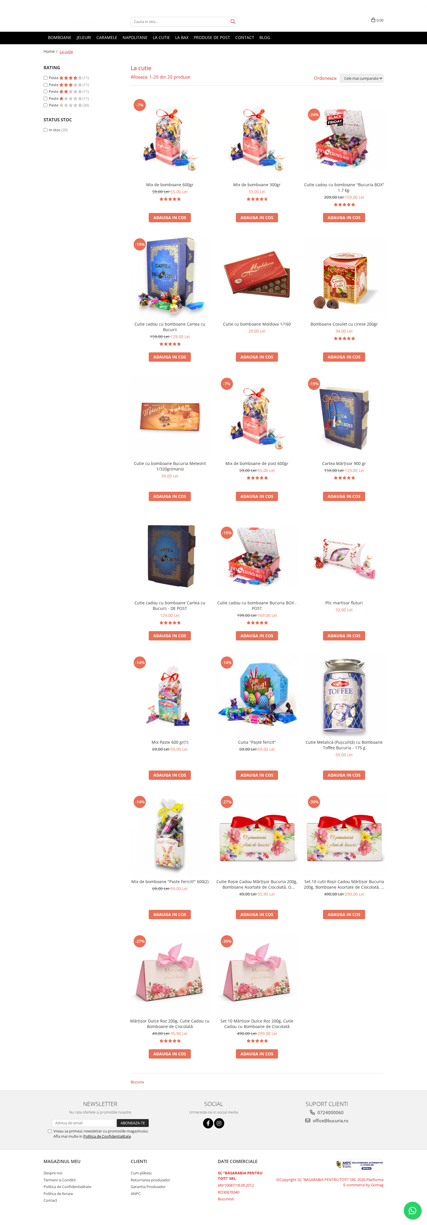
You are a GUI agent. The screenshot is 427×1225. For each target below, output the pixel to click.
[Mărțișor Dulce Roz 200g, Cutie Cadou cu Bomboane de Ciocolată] (170, 974)
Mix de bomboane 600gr (169, 184)
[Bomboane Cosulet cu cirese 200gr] (344, 277)
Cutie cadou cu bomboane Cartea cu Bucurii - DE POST (169, 605)
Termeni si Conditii (60, 1180)
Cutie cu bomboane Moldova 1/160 (257, 324)
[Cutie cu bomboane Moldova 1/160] (257, 277)
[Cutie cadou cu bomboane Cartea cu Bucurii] (170, 277)
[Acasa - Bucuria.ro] (73, 21)
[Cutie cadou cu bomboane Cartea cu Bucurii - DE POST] (170, 556)
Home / (51, 51)
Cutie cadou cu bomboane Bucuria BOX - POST (257, 605)
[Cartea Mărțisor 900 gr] (344, 417)
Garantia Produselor (148, 1186)
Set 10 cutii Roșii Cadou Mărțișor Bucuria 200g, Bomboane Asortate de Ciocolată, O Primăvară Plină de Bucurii (344, 884)
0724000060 (330, 1112)
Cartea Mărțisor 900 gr (344, 463)
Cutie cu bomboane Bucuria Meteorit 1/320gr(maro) (170, 466)
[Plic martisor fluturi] (344, 556)
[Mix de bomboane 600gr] (170, 138)
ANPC (136, 1193)
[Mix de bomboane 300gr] (257, 138)
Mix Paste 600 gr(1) (170, 742)
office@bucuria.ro (330, 1120)
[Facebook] (208, 1123)
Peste (54, 77)
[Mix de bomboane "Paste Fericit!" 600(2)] (170, 835)
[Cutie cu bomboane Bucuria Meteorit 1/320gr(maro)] (170, 417)
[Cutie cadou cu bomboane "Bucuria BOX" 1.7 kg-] (344, 138)
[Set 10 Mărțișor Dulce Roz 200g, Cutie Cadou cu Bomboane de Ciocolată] (257, 974)
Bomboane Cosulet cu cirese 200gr (344, 324)
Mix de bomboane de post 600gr (256, 463)
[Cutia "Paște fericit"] (257, 695)
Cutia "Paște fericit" (257, 742)
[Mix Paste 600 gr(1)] (170, 695)
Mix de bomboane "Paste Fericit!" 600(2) (170, 881)
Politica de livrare (58, 1193)
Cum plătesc (141, 1173)
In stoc (54, 129)
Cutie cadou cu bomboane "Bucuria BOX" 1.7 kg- (344, 187)
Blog (264, 37)
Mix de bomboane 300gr (257, 184)
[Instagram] (219, 1123)
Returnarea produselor (150, 1180)
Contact (244, 37)
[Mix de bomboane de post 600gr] (257, 417)
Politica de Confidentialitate (107, 1136)
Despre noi (53, 1173)
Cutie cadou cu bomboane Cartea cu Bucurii (169, 326)
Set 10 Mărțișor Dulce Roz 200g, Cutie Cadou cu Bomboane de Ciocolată (256, 1023)
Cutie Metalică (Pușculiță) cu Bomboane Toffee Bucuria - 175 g (344, 744)
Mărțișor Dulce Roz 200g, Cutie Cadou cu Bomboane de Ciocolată (169, 1023)
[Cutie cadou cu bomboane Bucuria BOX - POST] (257, 556)
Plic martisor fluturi (344, 603)
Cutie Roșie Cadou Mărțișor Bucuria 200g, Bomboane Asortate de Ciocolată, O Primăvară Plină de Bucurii (256, 884)
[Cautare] (233, 21)
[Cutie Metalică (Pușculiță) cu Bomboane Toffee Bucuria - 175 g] (344, 695)
